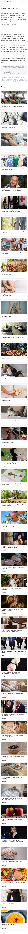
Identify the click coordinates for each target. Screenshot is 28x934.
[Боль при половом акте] (14, 373)
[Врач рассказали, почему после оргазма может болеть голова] (14, 731)
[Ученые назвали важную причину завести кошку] (14, 415)
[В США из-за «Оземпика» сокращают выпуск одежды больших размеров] (14, 163)
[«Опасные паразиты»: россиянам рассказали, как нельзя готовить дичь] (14, 563)
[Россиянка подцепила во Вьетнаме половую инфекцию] (14, 226)
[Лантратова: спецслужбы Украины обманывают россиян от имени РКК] (14, 205)
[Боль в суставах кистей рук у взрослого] (14, 857)
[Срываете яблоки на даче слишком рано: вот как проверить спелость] (14, 521)
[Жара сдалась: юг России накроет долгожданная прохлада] (14, 436)
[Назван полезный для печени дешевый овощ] (14, 878)
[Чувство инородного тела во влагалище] (14, 689)
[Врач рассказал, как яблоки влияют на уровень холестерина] (14, 352)
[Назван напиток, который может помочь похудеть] (14, 584)
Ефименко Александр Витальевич (15, 31)
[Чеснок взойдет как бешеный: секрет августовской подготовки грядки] (14, 668)
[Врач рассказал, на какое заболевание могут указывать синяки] (14, 310)
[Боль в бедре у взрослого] (14, 899)
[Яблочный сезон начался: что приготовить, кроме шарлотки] (14, 268)
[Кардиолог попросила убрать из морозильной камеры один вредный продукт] (14, 542)
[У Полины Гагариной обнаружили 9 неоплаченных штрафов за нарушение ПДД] (14, 836)
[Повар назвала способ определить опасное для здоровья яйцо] (14, 394)
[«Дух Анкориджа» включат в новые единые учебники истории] (14, 710)
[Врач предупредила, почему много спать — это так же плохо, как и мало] (14, 794)
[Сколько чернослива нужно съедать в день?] (14, 752)
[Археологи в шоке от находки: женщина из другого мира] (14, 479)
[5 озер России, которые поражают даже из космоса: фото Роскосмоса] (14, 457)
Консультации (4, 5)
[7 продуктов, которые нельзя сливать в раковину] (14, 773)
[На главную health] (8, 1)
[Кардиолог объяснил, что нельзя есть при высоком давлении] (14, 605)
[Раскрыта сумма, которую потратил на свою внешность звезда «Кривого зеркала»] (14, 184)
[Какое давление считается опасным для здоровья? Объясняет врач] (14, 121)
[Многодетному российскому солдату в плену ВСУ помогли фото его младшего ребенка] (14, 100)
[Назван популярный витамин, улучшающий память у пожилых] (14, 500)
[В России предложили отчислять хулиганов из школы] (14, 647)
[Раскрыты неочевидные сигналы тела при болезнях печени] (14, 289)
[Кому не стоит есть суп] (14, 920)
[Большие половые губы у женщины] (14, 142)
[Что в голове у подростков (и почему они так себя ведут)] (14, 247)
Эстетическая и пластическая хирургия (17, 5)
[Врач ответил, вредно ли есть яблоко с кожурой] (14, 815)
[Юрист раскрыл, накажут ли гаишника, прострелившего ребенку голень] (14, 626)
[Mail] (4, 1)
